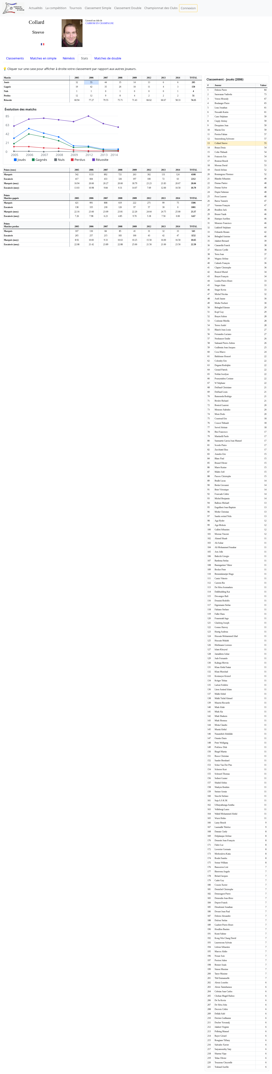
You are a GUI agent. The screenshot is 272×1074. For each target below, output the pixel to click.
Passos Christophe (223, 476)
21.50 (149, 244)
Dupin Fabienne (222, 192)
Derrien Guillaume (223, 1018)
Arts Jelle (219, 552)
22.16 (76, 211)
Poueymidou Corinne (224, 378)
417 (76, 179)
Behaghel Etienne (222, 307)
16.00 (163, 240)
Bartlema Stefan (222, 560)
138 (76, 207)
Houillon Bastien (222, 929)
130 (91, 231)
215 (105, 235)
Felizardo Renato (222, 232)
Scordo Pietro (221, 445)
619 (120, 203)
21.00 (163, 244)
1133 (91, 174)
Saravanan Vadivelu (223, 94)
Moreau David (221, 165)
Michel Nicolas (221, 294)
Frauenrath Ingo (222, 618)
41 (134, 231)
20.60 (91, 183)
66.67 (163, 100)
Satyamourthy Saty (223, 1049)
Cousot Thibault (222, 423)
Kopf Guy (219, 312)
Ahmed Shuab (221, 538)
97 (134, 207)
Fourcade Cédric (222, 494)
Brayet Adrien (221, 316)
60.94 (76, 100)
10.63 (120, 240)
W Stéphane (220, 383)
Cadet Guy (219, 880)
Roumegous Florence (224, 174)
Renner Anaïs (220, 965)
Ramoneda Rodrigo (223, 396)
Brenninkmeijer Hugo (224, 574)
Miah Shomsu (221, 720)
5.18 (149, 216)
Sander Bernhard (222, 760)
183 (120, 235)
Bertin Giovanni (222, 485)
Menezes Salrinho (222, 409)
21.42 (91, 244)
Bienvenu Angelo (222, 871)
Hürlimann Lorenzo (223, 645)
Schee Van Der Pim (223, 765)
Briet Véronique (222, 489)
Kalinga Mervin (222, 663)
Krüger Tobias (221, 680)
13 (149, 82)
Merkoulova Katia (223, 854)
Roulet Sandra (221, 858)
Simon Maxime (221, 969)
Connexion (188, 8)
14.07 (134, 188)
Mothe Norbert (221, 303)
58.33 (177, 100)
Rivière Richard (221, 401)
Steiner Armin (221, 791)
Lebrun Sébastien (222, 947)
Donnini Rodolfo (222, 600)
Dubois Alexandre (223, 916)
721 (120, 174)
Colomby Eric (221, 361)
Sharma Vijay (220, 1053)
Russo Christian (222, 756)
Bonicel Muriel (221, 272)
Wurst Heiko (220, 818)
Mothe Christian (222, 512)
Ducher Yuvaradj (222, 1022)
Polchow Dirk (221, 747)
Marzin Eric (220, 130)
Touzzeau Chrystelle (223, 1062)
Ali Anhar (219, 543)
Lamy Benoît (220, 822)
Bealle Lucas (220, 480)
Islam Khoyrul (221, 649)
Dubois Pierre (221, 90)
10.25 (134, 240)
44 (106, 82)
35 (120, 82)
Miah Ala (219, 711)
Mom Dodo (220, 414)
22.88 (120, 244)
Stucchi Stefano (221, 796)
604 (91, 179)
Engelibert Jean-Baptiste (225, 507)
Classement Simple (98, 8)
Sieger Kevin (220, 289)
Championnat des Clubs (161, 8)
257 (91, 235)
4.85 (120, 216)
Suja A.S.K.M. (221, 800)
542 (76, 174)
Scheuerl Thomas (222, 774)
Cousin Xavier (221, 885)
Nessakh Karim (221, 112)
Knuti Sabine (220, 933)
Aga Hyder (219, 520)
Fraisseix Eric (221, 156)
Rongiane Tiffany (222, 1040)
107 (76, 231)
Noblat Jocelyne (222, 374)
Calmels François (222, 263)
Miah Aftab (220, 707)
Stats (84, 58)
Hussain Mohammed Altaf (226, 636)
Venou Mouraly (222, 99)
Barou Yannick (221, 201)
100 (149, 179)
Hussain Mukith (222, 640)
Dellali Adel (220, 1013)
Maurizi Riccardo (222, 703)
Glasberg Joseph (222, 623)
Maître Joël (219, 472)
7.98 (91, 216)
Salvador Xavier (222, 1044)
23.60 (91, 211)
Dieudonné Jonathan (224, 907)
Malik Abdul (220, 694)
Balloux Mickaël (222, 503)
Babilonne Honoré (223, 356)
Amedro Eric (220, 454)
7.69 (149, 188)
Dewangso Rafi (221, 596)
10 (134, 86)
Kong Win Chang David (225, 938)
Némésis (69, 58)
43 (149, 235)
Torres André (220, 325)
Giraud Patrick (221, 369)
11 (149, 86)
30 (163, 207)
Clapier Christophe (223, 267)
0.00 (178, 216)
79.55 (105, 100)
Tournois (75, 8)
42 (91, 86)
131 (163, 174)
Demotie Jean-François (225, 840)
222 (134, 203)
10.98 (91, 188)
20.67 (177, 183)
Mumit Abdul (220, 729)
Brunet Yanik (220, 214)
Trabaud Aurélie (222, 1067)
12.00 (163, 188)
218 (105, 207)
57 (149, 207)
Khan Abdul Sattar (223, 667)
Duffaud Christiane (223, 387)
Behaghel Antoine (222, 236)
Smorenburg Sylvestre (224, 138)
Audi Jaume (220, 298)
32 (77, 82)
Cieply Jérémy (221, 121)
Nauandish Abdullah (224, 734)
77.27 (91, 100)
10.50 (177, 188)
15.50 (149, 240)
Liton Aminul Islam (223, 689)
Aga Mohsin (220, 525)
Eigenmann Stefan (223, 605)
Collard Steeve (221, 143)
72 (163, 179)
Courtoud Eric (221, 418)
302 (149, 174)
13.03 (76, 188)
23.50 (177, 244)
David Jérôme (221, 170)
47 (178, 235)
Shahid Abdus (221, 782)
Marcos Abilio (221, 951)
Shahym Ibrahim (222, 787)
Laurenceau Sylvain (223, 942)
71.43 (134, 100)
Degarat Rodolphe (223, 365)
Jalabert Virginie (222, 1027)
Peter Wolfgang (221, 742)
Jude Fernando (221, 658)
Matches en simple (43, 58)
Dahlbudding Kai (222, 591)
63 (178, 179)
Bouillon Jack (221, 210)
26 (120, 86)
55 (91, 82)
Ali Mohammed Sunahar (225, 547)
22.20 (134, 211)
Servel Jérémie (221, 427)
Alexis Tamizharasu (223, 987)
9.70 (135, 216)
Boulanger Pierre (222, 103)
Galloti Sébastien (222, 529)
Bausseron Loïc (221, 867)
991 (91, 203)
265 (76, 235)
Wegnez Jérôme (221, 258)
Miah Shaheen (221, 716)
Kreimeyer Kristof (223, 676)
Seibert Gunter (221, 778)
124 (177, 174)
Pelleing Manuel (222, 1031)
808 (105, 203)
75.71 (120, 100)
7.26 (77, 216)
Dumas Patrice (221, 183)
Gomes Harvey (221, 627)
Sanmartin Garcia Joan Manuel (228, 440)
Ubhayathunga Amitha (224, 805)
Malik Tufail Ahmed (223, 698)
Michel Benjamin (222, 498)
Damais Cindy (221, 831)
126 (120, 207)
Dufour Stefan (221, 920)
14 (134, 82)
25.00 (177, 211)
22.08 (76, 244)
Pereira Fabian (221, 134)
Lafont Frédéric (221, 685)
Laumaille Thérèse (223, 827)
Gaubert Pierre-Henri (224, 925)
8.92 (77, 240)
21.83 (163, 183)
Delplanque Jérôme (223, 836)
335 (91, 207)
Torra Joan (219, 254)
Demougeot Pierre (223, 893)
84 (106, 231)
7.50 (163, 216)
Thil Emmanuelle (222, 978)
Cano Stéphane (221, 116)
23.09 (105, 211)
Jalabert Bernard (222, 241)
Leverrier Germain (223, 849)
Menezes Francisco (223, 223)
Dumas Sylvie (221, 187)
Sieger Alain (220, 285)
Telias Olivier (220, 1058)
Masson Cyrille (221, 250)
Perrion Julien (221, 960)
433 (105, 179)
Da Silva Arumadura (224, 587)
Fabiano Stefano (222, 609)
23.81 (120, 211)
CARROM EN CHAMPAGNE (99, 23)
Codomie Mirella (222, 321)
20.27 (105, 183)
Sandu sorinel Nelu (223, 516)
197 (134, 179)
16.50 (177, 240)
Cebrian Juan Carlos (223, 991)
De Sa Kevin (220, 1000)
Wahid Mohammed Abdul (226, 814)
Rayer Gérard (220, 1036)
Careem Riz (220, 583)
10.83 (91, 240)
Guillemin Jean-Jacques (225, 347)
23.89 (105, 244)
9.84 (106, 188)
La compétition (56, 8)
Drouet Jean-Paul (222, 911)
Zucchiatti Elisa (221, 449)
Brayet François (222, 276)
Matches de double (107, 58)
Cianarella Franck (222, 245)
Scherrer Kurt (221, 769)
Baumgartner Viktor (223, 565)
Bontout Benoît (221, 161)
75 (178, 203)
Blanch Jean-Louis (223, 329)
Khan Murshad (221, 671)
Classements (15, 58)
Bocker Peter (220, 569)
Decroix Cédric (221, 1009)
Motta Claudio (221, 725)
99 (163, 203)
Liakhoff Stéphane (223, 227)
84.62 (149, 100)
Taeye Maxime (221, 973)
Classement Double (127, 8)
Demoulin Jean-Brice (224, 898)
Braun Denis (220, 147)
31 (149, 231)
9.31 (120, 188)
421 (76, 203)
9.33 (106, 240)
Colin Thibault (221, 152)
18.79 (134, 183)
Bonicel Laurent (222, 405)
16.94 (76, 183)
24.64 (149, 211)
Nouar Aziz (220, 956)
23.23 (149, 183)
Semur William (221, 862)
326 (120, 179)
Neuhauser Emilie (222, 338)
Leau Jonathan (221, 107)
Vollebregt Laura (222, 809)
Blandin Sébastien (222, 178)
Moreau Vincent (222, 534)
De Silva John (221, 1004)
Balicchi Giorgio (222, 556)
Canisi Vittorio (221, 578)
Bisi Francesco (221, 432)
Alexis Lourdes (221, 982)
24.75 (163, 211)
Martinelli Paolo (222, 436)
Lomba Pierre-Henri (223, 281)
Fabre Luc (219, 845)
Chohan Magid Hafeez (224, 996)
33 (178, 231)
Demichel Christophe (224, 889)
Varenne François (222, 205)
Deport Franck (221, 902)
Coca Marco (220, 352)
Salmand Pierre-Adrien (225, 343)
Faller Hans (220, 614)
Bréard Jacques (221, 876)
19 (77, 86)
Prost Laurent (220, 196)
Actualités (36, 8)
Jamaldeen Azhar (222, 654)
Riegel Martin (221, 751)
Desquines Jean (221, 125)
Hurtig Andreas (221, 631)
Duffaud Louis (221, 392)
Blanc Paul (219, 458)
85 (120, 231)
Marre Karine (220, 467)
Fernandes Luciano (223, 334)
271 (149, 203)
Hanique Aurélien (222, 218)
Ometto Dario (221, 738)
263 (134, 174)
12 (77, 95)
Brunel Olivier (221, 463)
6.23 (106, 216)
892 (105, 174)
